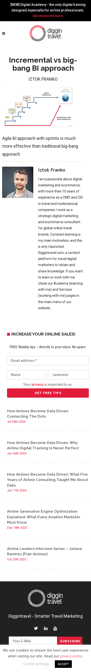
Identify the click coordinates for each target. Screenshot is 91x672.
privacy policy (71, 656)
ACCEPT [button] (63, 664)
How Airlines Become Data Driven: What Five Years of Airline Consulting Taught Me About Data (47, 480)
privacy (37, 384)
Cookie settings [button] (36, 664)
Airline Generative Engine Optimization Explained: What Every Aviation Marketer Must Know (43, 517)
